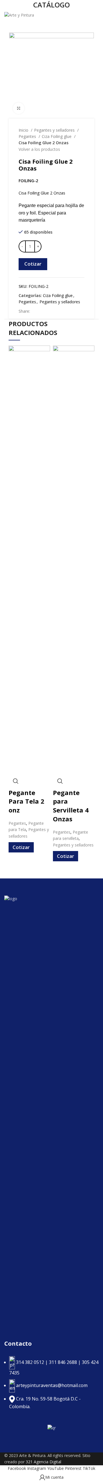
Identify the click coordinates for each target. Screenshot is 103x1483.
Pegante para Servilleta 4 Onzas (71, 805)
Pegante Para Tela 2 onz (26, 801)
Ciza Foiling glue (57, 136)
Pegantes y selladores (55, 130)
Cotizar (32, 263)
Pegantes (28, 136)
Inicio (24, 130)
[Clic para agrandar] (18, 108)
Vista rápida (16, 781)
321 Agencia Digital (43, 1461)
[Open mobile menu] (96, 15)
